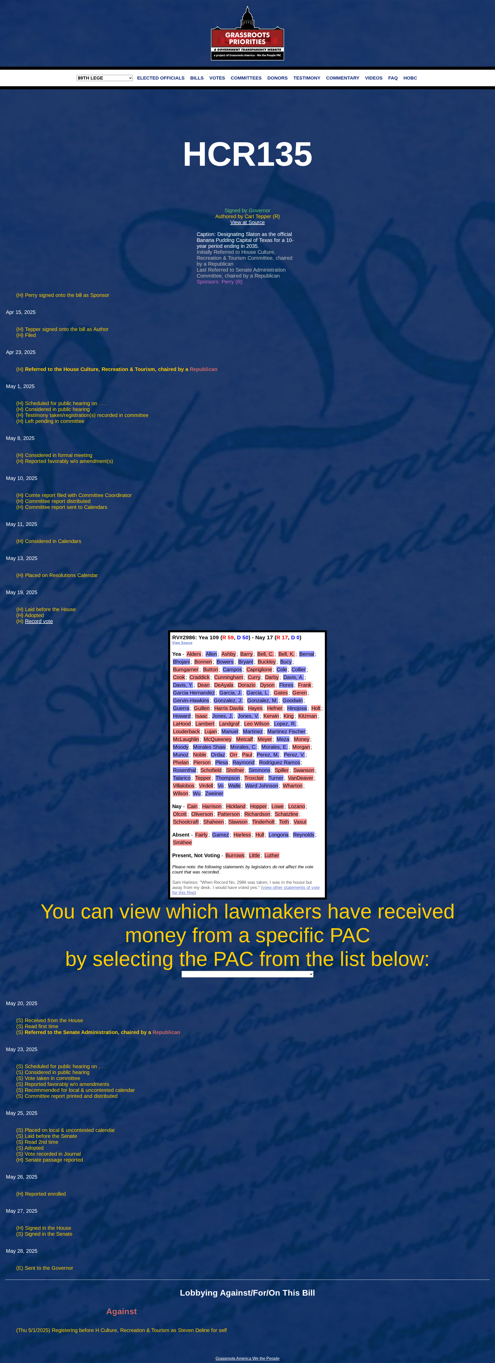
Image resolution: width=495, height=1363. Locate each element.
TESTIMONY (306, 78)
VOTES (217, 78)
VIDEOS (374, 78)
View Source (182, 643)
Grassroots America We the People (247, 1358)
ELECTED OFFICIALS (161, 78)
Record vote (39, 621)
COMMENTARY (342, 78)
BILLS (197, 78)
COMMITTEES (246, 78)
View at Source (247, 222)
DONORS (277, 78)
